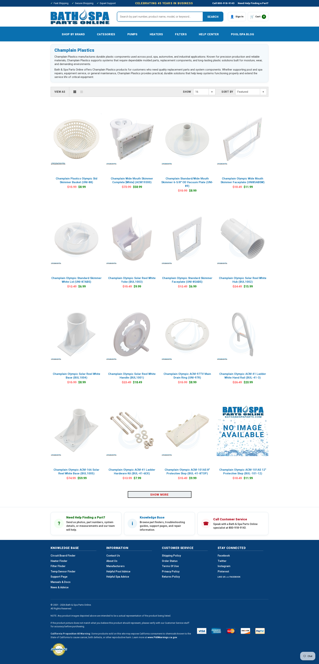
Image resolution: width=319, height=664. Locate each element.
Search (212, 16)
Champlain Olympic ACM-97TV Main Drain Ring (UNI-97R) (187, 375)
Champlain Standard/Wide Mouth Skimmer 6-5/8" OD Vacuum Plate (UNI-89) (187, 182)
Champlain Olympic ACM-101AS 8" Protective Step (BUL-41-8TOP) (187, 471)
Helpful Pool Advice (118, 571)
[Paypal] (260, 631)
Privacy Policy (170, 571)
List (81, 91)
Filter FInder (58, 566)
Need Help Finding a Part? (253, 3)
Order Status (170, 560)
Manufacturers (115, 566)
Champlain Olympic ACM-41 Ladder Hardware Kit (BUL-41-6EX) (132, 471)
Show (187, 91)
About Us (111, 560)
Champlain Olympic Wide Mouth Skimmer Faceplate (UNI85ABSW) (243, 180)
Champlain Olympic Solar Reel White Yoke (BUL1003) (132, 279)
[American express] (216, 631)
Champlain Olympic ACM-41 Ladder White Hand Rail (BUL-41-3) (242, 375)
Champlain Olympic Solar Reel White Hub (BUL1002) (242, 279)
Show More (159, 494)
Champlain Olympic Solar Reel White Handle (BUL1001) (132, 375)
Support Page (59, 576)
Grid (74, 91)
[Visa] (201, 631)
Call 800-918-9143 (223, 3)
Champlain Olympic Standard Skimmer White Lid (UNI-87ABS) (76, 279)
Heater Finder (59, 560)
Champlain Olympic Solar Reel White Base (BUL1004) (76, 375)
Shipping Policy (171, 555)
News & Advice (59, 587)
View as (59, 91)
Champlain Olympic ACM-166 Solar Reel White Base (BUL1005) (76, 471)
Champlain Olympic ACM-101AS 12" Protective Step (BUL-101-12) (242, 471)
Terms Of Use (170, 566)
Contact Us (113, 555)
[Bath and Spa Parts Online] (80, 16)
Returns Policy (171, 576)
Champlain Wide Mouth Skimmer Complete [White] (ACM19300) (132, 180)
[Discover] (245, 631)
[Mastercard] (231, 631)
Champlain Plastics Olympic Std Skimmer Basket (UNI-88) (76, 180)
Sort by (227, 91)
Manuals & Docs (61, 582)
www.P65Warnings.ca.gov (162, 637)
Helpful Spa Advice (117, 576)
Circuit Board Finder (63, 555)
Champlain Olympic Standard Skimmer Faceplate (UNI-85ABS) (187, 279)
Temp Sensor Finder (63, 571)
